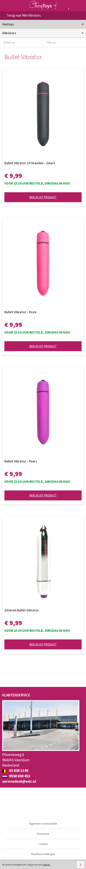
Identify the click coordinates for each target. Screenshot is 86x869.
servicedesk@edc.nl (19, 781)
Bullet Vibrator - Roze (20, 312)
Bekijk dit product (43, 197)
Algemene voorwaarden (43, 824)
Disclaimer (43, 834)
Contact (43, 844)
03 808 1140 (18, 770)
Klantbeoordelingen (43, 854)
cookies (46, 864)
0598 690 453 (19, 776)
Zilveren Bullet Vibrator (21, 610)
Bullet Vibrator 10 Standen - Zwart (29, 163)
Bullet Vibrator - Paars (20, 461)
